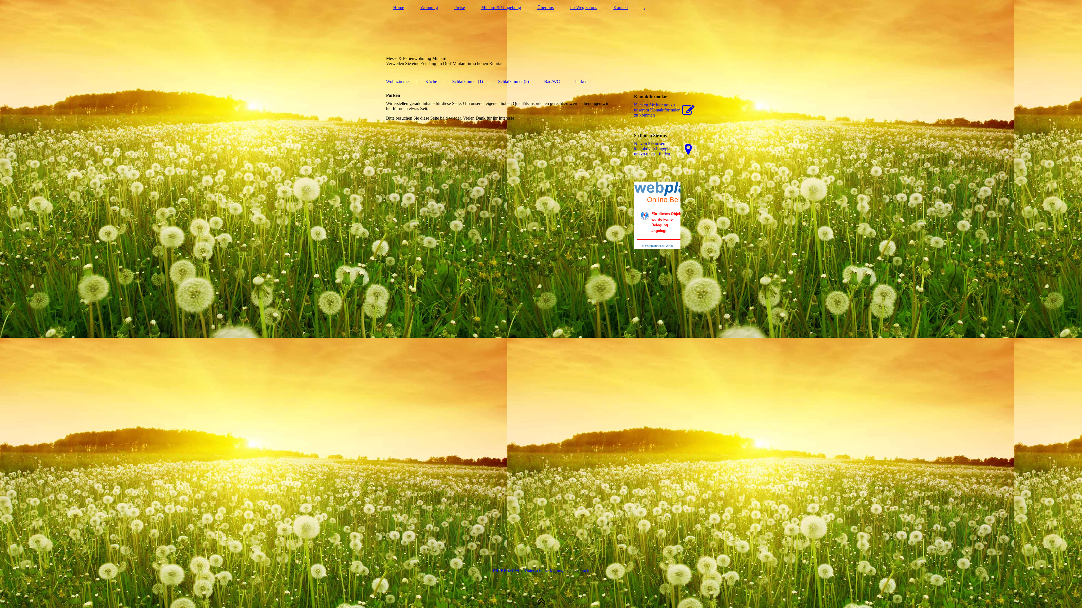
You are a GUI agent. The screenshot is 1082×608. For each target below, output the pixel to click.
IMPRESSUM (506, 570)
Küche (431, 81)
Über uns (545, 7)
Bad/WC (552, 81)
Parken (581, 81)
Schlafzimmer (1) (467, 81)
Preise (459, 7)
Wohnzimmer (398, 81)
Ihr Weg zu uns (583, 7)
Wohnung (429, 7)
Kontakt (620, 7)
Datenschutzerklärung (544, 570)
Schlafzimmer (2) (513, 81)
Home (398, 7)
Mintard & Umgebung (501, 7)
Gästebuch (579, 570)
